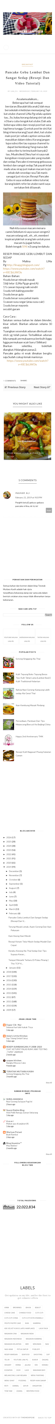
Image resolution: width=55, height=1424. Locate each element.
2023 (9, 850)
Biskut (38, 1307)
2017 (9, 976)
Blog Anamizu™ (14, 1143)
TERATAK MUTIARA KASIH (20, 1071)
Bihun (28, 1307)
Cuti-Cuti (39, 1313)
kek (36, 1365)
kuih (18, 1370)
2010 (9, 1005)
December (14, 871)
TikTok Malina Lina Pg (43, 639)
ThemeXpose (28, 1417)
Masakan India (27, 1333)
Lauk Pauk (43, 1328)
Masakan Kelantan (12, 1344)
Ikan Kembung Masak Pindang (30, 705)
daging (45, 1359)
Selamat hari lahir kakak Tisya (19, 1027)
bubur (35, 1359)
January (13, 967)
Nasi (47, 1344)
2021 (9, 858)
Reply (49, 510)
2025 (9, 841)
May (11, 900)
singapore (37, 1386)
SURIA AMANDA (14, 1099)
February (13, 913)
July (11, 892)
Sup (48, 1354)
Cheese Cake (9, 1313)
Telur (6, 1359)
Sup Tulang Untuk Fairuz (17, 1038)
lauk (27, 1370)
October (13, 879)
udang (19, 1391)
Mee (27, 1344)
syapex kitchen (13, 1060)
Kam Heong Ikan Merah (19, 936)
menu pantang (37, 1375)
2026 (9, 837)
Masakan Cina (10, 1333)
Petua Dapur (22, 1349)
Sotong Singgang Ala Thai (28, 658)
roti (6, 1386)
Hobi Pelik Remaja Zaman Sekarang (22, 1112)
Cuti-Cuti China (11, 1318)
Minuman (37, 1344)
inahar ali (22, 493)
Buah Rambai (12, 1134)
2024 (9, 846)
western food (32, 1391)
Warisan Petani (14, 1132)
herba (18, 1365)
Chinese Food (25, 1313)
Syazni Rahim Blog (15, 1110)
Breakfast (27, 64)
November (14, 875)
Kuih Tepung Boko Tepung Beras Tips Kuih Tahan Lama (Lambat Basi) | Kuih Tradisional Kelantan (33, 678)
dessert (7, 1365)
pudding (22, 1380)
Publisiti (36, 1349)
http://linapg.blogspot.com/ (23, 265)
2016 (9, 980)
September (14, 883)
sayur (25, 1386)
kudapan (8, 1370)
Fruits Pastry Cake (12, 1323)
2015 (9, 984)
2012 (9, 997)
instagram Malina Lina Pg (27, 639)
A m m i (9, 1121)
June (11, 896)
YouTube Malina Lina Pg (11, 639)
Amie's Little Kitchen (17, 1036)
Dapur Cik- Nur (14, 1024)
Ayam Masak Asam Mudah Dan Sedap (25, 455)
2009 (9, 1010)
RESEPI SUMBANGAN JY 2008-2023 (24, 1046)
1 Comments (10, 381)
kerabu (45, 1365)
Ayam (6, 1307)
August (13, 888)
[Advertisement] (27, 795)
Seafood (25, 1354)
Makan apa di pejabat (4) (17, 1123)
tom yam (8, 1391)
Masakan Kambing (34, 1339)
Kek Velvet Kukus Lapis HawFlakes (19, 1328)
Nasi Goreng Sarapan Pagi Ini (19, 1101)
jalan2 (28, 1365)
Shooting (38, 1354)
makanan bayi (39, 1370)
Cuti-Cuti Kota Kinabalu (32, 1318)
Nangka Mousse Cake (16, 1063)
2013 (9, 993)
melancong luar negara (15, 1375)
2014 (9, 988)
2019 (9, 867)
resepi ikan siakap (38, 1380)
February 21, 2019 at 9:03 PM (28, 497)
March (12, 909)
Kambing (37, 1323)
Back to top (44, 1417)
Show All (49, 1083)
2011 (9, 1001)
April (11, 905)
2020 (9, 862)
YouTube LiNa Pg (21, 1359)
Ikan (27, 1323)
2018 (9, 972)
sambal (15, 1386)
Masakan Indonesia (13, 1339)
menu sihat (9, 1380)
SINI (25, 246)
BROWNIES (17, 1307)
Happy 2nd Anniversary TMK (29, 736)
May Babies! (11, 1145)
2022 (9, 854)
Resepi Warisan (11, 1354)
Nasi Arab (8, 1349)
